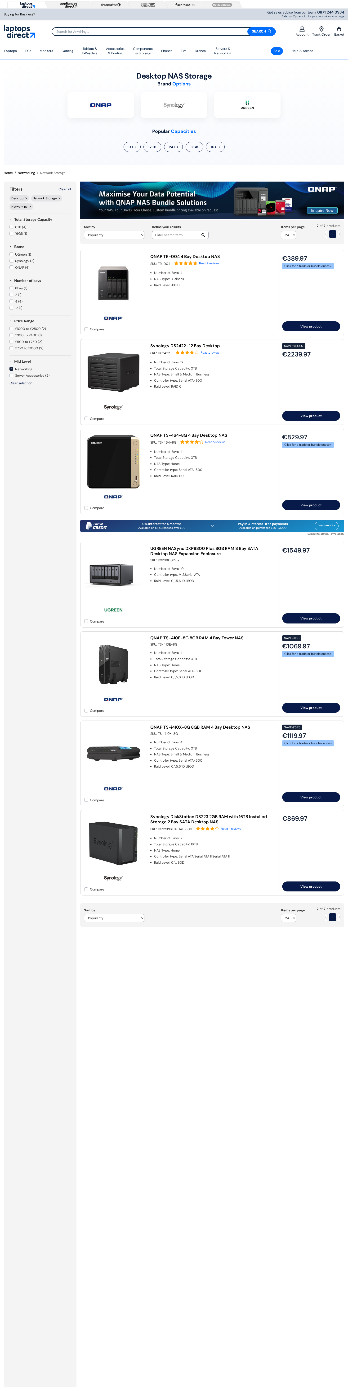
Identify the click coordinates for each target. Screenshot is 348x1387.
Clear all (64, 189)
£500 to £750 (28, 342)
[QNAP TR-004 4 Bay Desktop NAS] (113, 311)
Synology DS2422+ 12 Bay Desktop (185, 345)
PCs (28, 51)
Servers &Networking (223, 51)
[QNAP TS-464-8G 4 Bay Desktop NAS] (113, 490)
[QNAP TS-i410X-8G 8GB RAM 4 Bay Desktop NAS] (113, 782)
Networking (26, 173)
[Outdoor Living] (221, 5)
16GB (21, 233)
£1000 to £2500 (30, 329)
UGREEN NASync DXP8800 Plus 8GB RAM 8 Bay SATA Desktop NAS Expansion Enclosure (204, 551)
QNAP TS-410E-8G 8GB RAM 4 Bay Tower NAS (197, 638)
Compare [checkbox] (97, 329)
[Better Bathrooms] (146, 5)
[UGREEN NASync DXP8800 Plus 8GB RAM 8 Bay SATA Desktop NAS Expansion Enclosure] (113, 603)
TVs (183, 51)
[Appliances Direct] (68, 5)
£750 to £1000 (29, 348)
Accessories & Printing (115, 51)
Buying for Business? (19, 14)
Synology (24, 261)
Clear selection (20, 383)
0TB (20, 227)
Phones (166, 51)
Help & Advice (302, 51)
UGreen (23, 254)
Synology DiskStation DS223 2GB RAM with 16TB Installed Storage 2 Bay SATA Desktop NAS (208, 819)
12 (18, 308)
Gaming (67, 51)
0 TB (132, 147)
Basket (339, 34)
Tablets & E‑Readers (90, 51)
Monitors (46, 51)
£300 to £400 (28, 335)
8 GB (194, 147)
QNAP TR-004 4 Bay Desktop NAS (185, 256)
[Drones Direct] (109, 5)
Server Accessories (32, 375)
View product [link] (311, 326)
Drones (200, 51)
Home (8, 173)
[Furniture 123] (183, 5)
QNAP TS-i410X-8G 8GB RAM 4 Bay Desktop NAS (200, 727)
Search (259, 31)
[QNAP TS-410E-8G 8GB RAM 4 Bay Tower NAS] (113, 692)
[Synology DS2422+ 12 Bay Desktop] (113, 400)
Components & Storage (143, 51)
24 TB (173, 147)
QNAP (22, 267)
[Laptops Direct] (26, 5)
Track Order (321, 34)
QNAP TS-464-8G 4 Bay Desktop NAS (188, 435)
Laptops (10, 51)
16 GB (215, 147)
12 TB (152, 147)
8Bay (21, 288)
